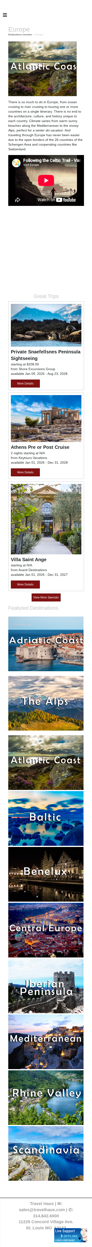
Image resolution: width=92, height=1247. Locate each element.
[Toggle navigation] (5, 16)
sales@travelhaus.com (42, 1209)
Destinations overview (20, 34)
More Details (25, 383)
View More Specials (46, 597)
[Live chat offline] (70, 1235)
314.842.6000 (46, 1216)
